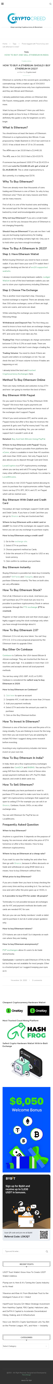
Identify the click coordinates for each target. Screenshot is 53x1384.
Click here (10, 695)
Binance (14, 516)
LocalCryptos (9, 465)
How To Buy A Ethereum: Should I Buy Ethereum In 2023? (26, 67)
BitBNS (31, 767)
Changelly (28, 576)
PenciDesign (26, 1375)
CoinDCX (19, 767)
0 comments (37, 980)
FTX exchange (30, 607)
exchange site (21, 541)
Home (5, 44)
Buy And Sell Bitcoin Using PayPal (28, 439)
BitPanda (16, 576)
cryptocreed (31, 72)
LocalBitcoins (9, 477)
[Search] (50, 4)
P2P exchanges (10, 950)
